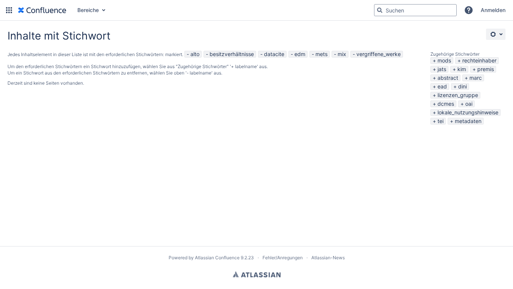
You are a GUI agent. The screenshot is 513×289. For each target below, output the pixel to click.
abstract (448, 78)
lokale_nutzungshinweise (468, 112)
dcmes (446, 103)
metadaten (468, 121)
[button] (9, 10)
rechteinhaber (479, 60)
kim (461, 69)
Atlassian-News (328, 257)
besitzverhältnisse (232, 54)
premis (485, 69)
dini (462, 86)
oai (468, 103)
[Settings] (495, 34)
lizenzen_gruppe (458, 95)
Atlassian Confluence (217, 257)
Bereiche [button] (88, 10)
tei (441, 121)
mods (444, 60)
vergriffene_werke (378, 54)
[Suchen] (380, 10)
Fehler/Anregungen (283, 257)
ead (442, 86)
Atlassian (257, 274)
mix (342, 54)
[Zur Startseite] (42, 10)
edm (299, 54)
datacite (274, 54)
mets (321, 54)
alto (194, 54)
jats (442, 69)
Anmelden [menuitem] (493, 10)
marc (475, 78)
